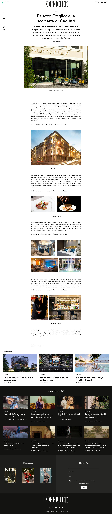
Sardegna (34, 346)
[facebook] (4, 15)
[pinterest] (4, 18)
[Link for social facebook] (52, 508)
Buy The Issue (99, 2)
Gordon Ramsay (67, 185)
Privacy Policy (85, 483)
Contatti (46, 511)
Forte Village (42, 185)
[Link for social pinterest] (59, 508)
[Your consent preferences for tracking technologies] (2, 2)
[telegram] (4, 30)
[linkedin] (4, 21)
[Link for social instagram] (56, 508)
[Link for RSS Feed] (62, 507)
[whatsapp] (4, 27)
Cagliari (41, 346)
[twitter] (4, 24)
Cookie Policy (64, 511)
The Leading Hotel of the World (56, 175)
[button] (51, 475)
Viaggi (56, 11)
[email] (4, 13)
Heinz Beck (34, 187)
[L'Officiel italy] (56, 4)
